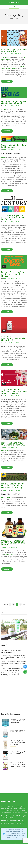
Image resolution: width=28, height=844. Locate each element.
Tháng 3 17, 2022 (15, 447)
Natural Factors (5, 497)
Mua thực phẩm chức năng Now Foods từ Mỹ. (14, 50)
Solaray (3, 157)
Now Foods (4, 57)
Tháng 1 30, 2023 (15, 149)
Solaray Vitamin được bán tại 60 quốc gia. (13, 146)
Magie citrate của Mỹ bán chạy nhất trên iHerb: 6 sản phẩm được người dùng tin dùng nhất (13, 657)
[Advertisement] (14, 588)
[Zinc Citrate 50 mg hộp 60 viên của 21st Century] (5, 733)
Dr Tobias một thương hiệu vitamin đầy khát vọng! (13, 102)
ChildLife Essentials (10, 554)
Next (24, 604)
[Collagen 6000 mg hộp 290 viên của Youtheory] (5, 755)
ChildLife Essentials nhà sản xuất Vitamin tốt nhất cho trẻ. (13, 543)
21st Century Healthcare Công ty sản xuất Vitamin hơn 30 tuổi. (13, 217)
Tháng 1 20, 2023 (15, 222)
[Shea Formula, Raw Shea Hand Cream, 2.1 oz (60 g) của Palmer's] (5, 744)
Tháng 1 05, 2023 (15, 396)
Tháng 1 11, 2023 (15, 343)
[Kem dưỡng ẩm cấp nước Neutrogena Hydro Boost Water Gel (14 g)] (5, 722)
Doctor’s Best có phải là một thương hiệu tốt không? (12, 274)
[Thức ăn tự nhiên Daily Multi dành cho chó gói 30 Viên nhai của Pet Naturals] (5, 766)
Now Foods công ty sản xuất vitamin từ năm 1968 (13, 444)
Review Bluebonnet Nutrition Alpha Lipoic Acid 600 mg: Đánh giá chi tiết (12, 674)
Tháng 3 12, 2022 (15, 490)
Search (25, 612)
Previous (5, 604)
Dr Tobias (4, 109)
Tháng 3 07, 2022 (15, 547)
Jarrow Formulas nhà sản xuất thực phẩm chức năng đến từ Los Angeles (14, 391)
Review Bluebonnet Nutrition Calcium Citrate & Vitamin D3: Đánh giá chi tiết (13, 669)
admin (4, 54)
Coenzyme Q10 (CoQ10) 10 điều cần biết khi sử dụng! (13, 338)
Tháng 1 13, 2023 (15, 278)
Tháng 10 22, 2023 (16, 54)
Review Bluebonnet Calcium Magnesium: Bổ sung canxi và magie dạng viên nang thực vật (13, 663)
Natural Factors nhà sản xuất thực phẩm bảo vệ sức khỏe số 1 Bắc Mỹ (12, 486)
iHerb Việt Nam (14, 2)
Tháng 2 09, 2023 (15, 106)
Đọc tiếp (7, 81)
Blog (17, 18)
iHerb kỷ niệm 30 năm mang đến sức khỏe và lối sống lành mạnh (13, 651)
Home (11, 18)
